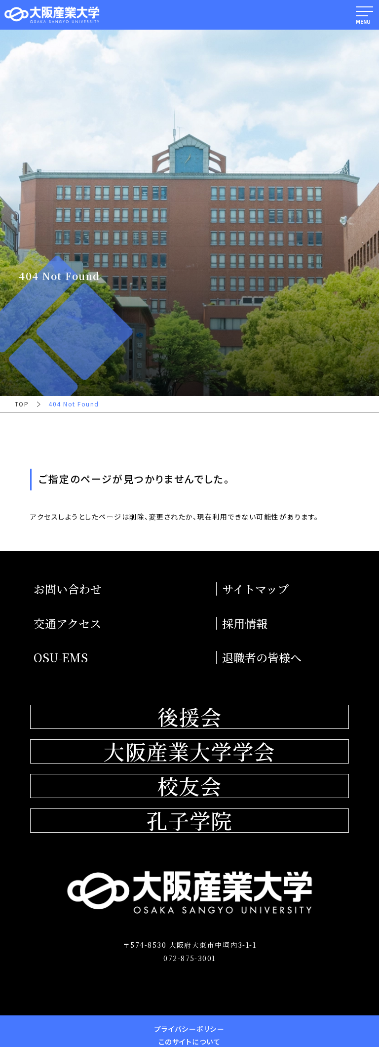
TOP (22, 404)
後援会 (189, 717)
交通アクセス (67, 623)
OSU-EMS (61, 657)
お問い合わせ (68, 589)
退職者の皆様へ (262, 657)
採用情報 (244, 623)
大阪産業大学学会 (189, 751)
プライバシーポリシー (189, 1029)
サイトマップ (255, 589)
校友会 (189, 786)
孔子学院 (189, 820)
